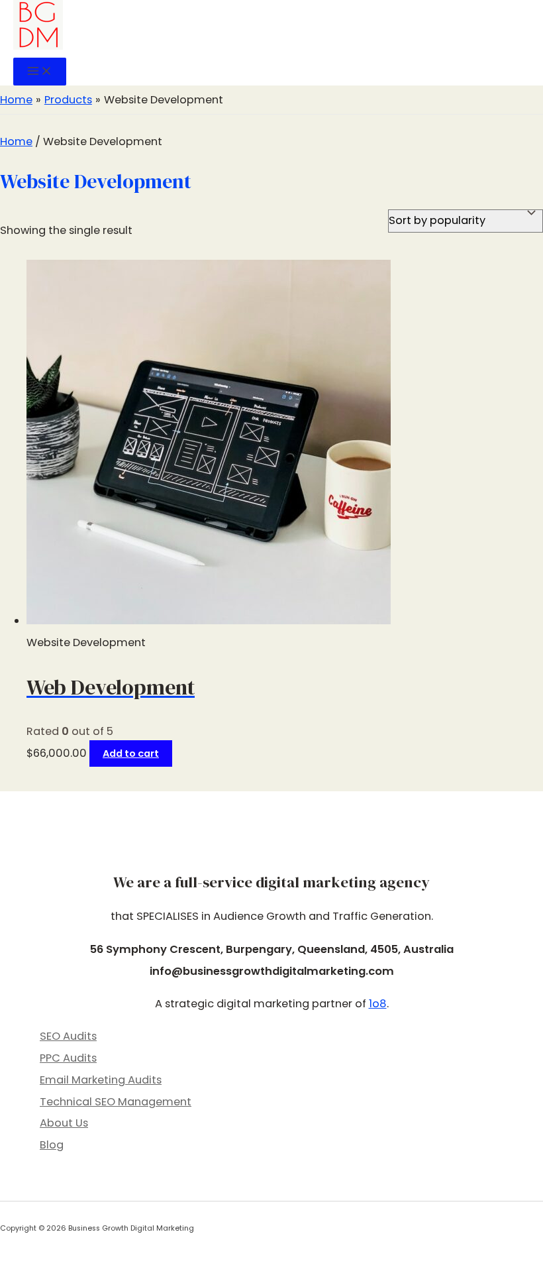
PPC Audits (68, 1058)
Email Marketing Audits (101, 1079)
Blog (52, 1144)
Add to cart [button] (131, 753)
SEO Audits (68, 1036)
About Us (64, 1123)
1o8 (378, 1003)
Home (16, 141)
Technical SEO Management (115, 1101)
